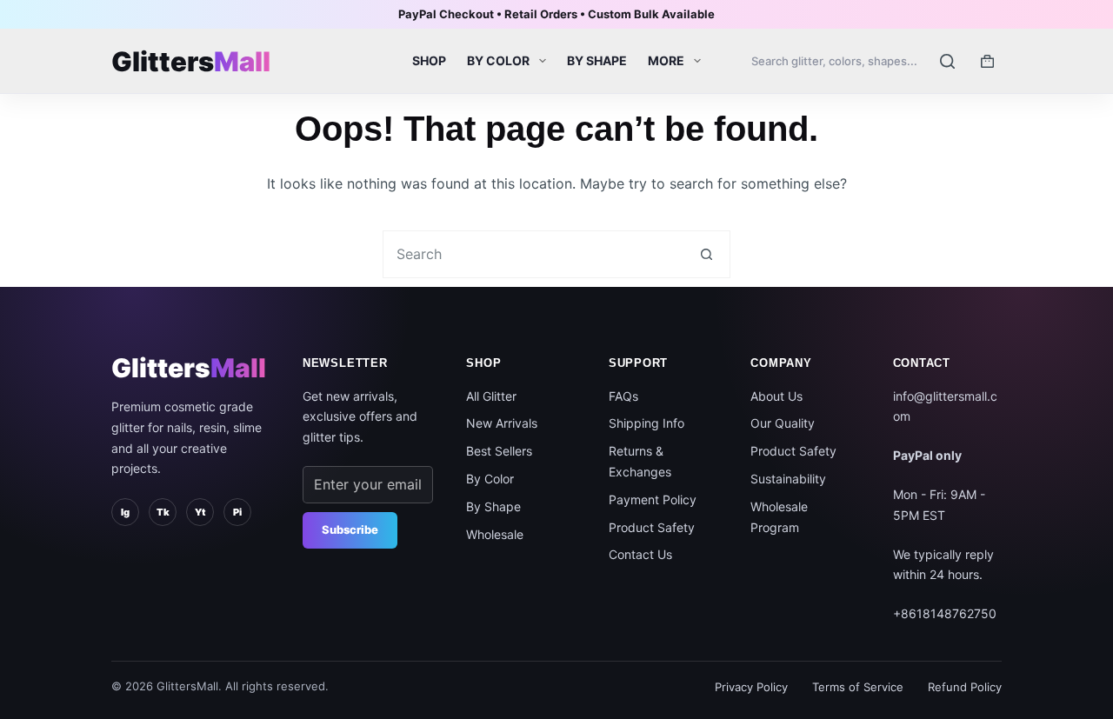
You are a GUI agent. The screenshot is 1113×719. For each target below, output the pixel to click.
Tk (163, 512)
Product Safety (652, 527)
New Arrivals (501, 423)
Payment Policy (652, 499)
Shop (429, 60)
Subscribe (350, 529)
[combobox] (533, 254)
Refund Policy (965, 687)
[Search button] (706, 254)
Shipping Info (646, 423)
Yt (200, 512)
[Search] (853, 61)
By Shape (597, 60)
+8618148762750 (944, 613)
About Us (776, 396)
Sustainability (788, 478)
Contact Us (640, 554)
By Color (498, 60)
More (666, 60)
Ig (125, 512)
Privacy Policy (751, 687)
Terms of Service (857, 687)
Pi (237, 512)
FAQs (623, 396)
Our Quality (782, 423)
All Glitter (491, 396)
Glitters (188, 368)
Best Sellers (499, 450)
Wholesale (494, 534)
